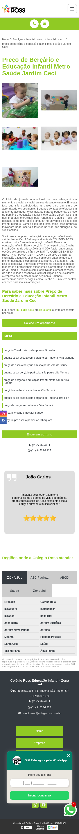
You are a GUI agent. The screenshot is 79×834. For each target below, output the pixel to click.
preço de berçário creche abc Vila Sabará (28, 405)
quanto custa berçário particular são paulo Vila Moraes (36, 372)
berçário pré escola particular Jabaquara (28, 420)
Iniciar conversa (39, 795)
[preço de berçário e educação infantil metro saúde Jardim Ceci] (20, 100)
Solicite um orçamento (39, 323)
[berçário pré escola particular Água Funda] (59, 138)
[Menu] (72, 8)
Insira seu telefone (39, 774)
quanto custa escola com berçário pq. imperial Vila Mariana (39, 357)
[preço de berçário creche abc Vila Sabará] (20, 177)
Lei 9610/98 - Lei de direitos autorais (40, 666)
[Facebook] (43, 804)
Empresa (39, 743)
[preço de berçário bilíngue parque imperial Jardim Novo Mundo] (20, 138)
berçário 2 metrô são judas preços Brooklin (29, 350)
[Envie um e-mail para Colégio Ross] (44, 23)
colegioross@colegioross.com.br (41, 713)
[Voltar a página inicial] (13, 8)
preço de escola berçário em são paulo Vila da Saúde (36, 365)
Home (39, 731)
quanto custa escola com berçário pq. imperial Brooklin (36, 397)
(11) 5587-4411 (25, 309)
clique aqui (45, 309)
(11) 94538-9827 (41, 450)
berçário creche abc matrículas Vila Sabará (29, 390)
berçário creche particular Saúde (23, 412)
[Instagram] (35, 804)
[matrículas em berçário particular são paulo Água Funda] (59, 100)
